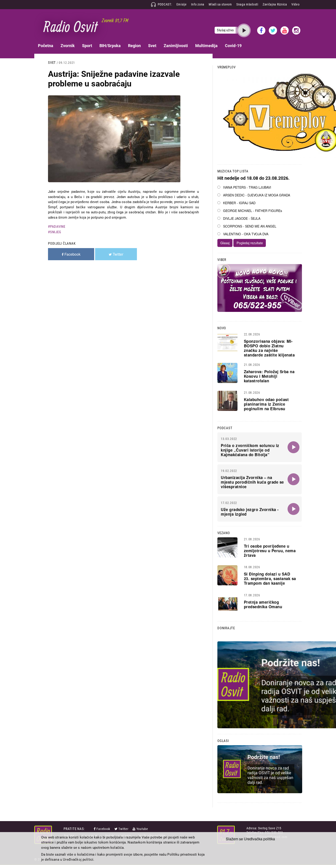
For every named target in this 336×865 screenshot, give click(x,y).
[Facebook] (95, 829)
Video (295, 4)
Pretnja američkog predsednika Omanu (263, 604)
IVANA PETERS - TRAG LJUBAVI (247, 187)
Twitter (123, 829)
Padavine (57, 227)
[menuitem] (45, 46)
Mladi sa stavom (220, 4)
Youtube (142, 829)
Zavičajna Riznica (275, 4)
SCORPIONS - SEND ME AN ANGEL (249, 226)
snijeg (55, 232)
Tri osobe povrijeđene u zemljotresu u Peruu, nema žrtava (270, 550)
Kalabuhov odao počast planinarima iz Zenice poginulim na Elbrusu (266, 404)
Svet (152, 45)
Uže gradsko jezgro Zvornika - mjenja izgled (250, 512)
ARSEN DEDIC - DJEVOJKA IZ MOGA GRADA (256, 195)
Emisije (181, 4)
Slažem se (234, 839)
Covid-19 (233, 45)
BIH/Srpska (110, 45)
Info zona (197, 4)
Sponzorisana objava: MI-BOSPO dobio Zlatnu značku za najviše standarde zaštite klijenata (269, 348)
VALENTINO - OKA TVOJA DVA (245, 234)
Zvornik (68, 45)
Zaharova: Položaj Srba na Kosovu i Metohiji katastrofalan (269, 376)
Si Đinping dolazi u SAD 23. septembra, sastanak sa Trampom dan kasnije (270, 578)
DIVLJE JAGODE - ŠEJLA (241, 218)
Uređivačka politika (259, 839)
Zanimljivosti (176, 45)
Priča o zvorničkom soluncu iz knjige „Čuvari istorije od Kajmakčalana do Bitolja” (250, 450)
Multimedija (206, 45)
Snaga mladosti (247, 4)
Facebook (103, 829)
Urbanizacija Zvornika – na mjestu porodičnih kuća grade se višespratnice (252, 482)
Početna (45, 45)
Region (134, 45)
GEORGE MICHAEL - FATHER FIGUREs (252, 210)
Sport (87, 45)
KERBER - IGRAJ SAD (239, 203)
